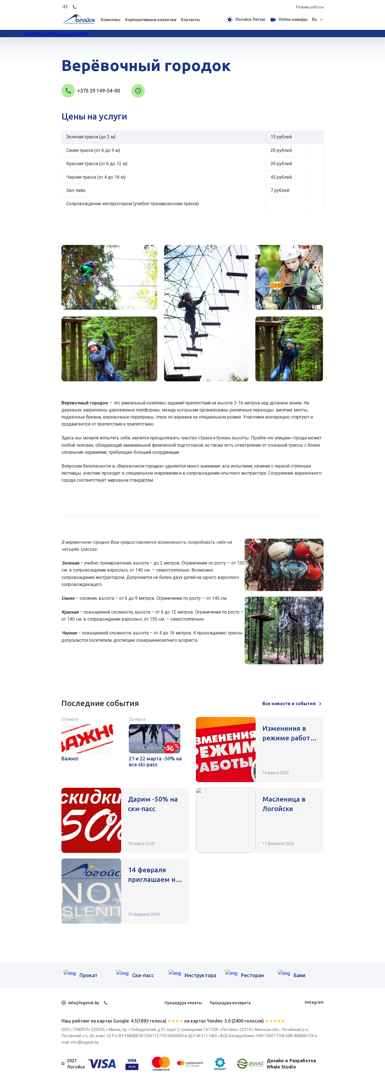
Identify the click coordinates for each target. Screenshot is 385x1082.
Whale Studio (281, 1066)
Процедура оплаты (183, 1003)
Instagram (314, 1002)
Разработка (302, 1060)
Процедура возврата (230, 1003)
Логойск (69, 52)
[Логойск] (78, 19)
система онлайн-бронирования (55, 33)
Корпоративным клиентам (108, 52)
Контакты (190, 20)
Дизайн (275, 1060)
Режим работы (310, 7)
